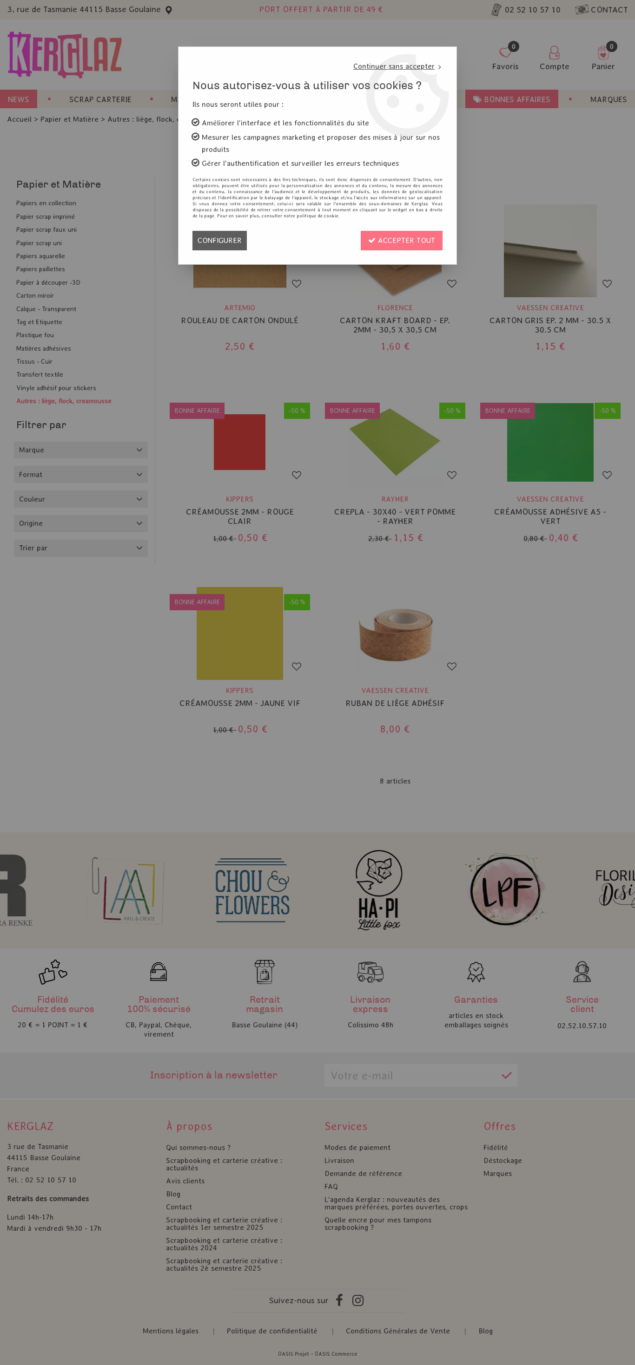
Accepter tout (405, 240)
